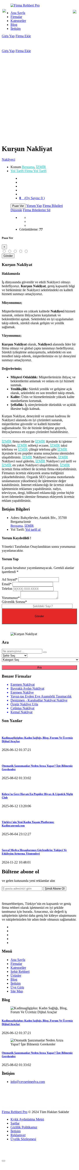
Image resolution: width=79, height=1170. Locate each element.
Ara (39, 667)
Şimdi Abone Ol (55, 888)
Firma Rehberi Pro (14, 1112)
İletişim (16, 28)
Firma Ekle (23, 36)
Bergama (28, 167)
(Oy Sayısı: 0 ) (32, 198)
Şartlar (15, 1123)
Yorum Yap (34, 206)
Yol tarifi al (32, 529)
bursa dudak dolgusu (14, 1107)
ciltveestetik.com (61, 1107)
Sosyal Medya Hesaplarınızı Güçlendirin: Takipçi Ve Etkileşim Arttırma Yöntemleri (34, 851)
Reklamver (18, 1135)
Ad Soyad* (10, 579)
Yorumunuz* (11, 598)
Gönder (8, 255)
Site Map (17, 991)
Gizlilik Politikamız (24, 1127)
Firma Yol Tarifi (28, 171)
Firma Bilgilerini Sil (36, 210)
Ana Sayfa (18, 13)
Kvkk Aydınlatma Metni (27, 1119)
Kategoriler (18, 21)
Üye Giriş (17, 987)
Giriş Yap (8, 36)
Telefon (7, 588)
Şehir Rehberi (20, 971)
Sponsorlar (10, 1100)
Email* (7, 584)
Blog (14, 24)
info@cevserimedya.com (28, 1082)
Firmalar (16, 17)
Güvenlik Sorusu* (14, 602)
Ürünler (16, 975)
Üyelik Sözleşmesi (23, 1139)
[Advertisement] (39, 94)
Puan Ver (18, 206)
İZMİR (41, 167)
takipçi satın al (38, 1107)
